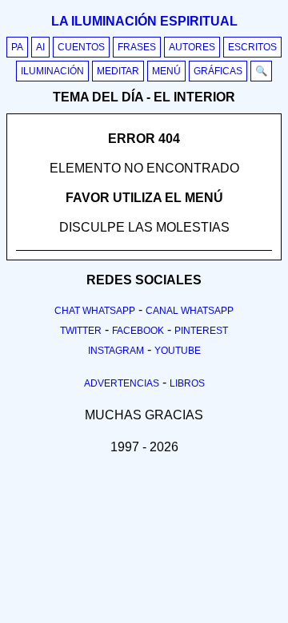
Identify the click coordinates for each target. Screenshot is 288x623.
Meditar (118, 71)
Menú (166, 71)
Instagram (116, 350)
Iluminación (52, 71)
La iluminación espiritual (144, 21)
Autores (192, 47)
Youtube (177, 350)
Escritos (252, 47)
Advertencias (121, 383)
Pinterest (201, 330)
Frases (137, 47)
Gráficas (218, 71)
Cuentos (81, 47)
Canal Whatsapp (190, 310)
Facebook (138, 330)
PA (17, 47)
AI (40, 47)
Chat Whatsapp (94, 310)
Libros (187, 383)
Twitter (81, 330)
